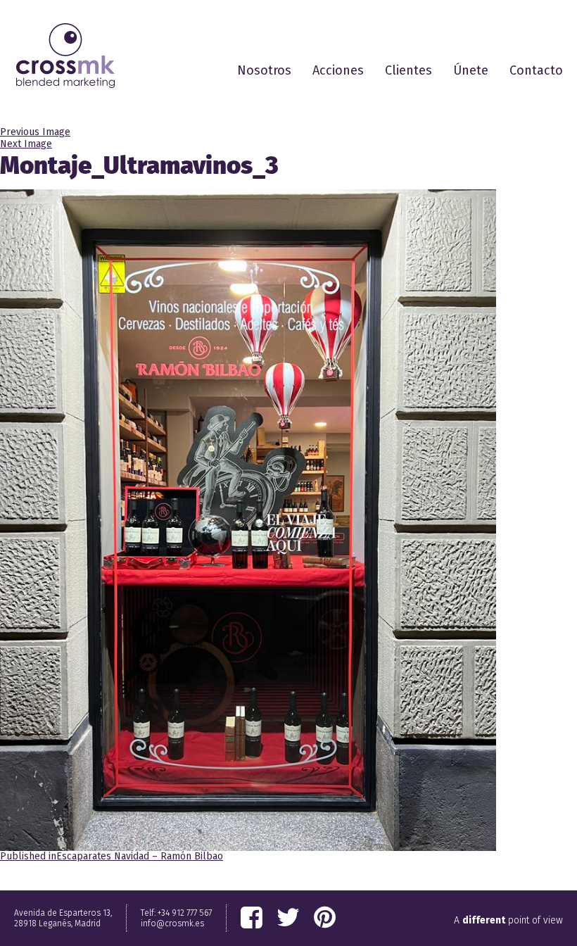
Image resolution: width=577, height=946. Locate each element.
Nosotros (264, 70)
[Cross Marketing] (65, 55)
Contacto (536, 70)
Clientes (408, 70)
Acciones (338, 70)
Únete (470, 70)
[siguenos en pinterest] (325, 917)
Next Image (26, 144)
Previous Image (35, 132)
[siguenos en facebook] (251, 917)
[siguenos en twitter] (288, 917)
